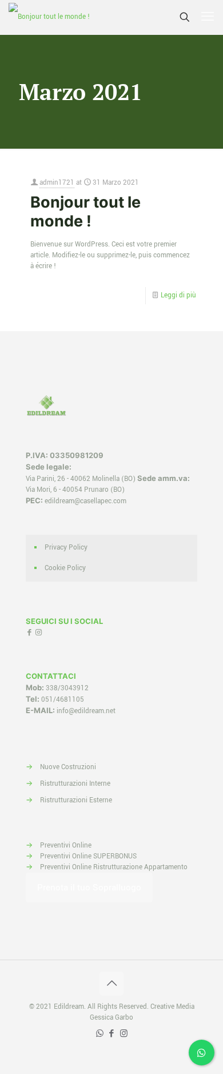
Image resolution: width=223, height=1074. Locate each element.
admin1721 (56, 183)
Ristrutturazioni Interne (75, 784)
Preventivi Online (65, 845)
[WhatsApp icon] (99, 1033)
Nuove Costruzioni (68, 767)
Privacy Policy (66, 547)
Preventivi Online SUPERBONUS (88, 856)
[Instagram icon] (124, 1033)
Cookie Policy (65, 568)
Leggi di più (178, 295)
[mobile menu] (207, 17)
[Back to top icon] (111, 984)
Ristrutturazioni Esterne (76, 800)
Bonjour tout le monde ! (85, 211)
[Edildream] (49, 17)
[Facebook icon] (111, 1033)
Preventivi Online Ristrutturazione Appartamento (114, 867)
